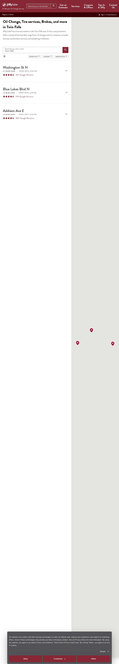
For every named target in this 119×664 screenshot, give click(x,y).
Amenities (62, 56)
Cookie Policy (63, 642)
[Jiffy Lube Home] (10, 5)
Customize (58, 659)
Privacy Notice (80, 640)
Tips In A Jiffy (101, 6)
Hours (48, 56)
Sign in (108, 14)
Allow (93, 659)
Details (103, 651)
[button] (77, 343)
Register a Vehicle (7, 14)
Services (75, 6)
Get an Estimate (63, 6)
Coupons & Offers (88, 6)
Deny (25, 659)
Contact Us (113, 6)
